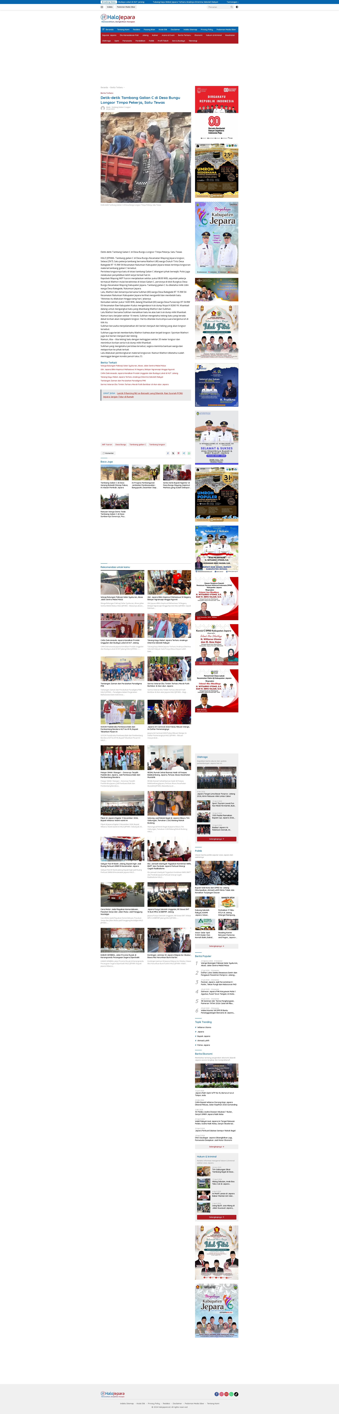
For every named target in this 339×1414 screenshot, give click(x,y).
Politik (151, 41)
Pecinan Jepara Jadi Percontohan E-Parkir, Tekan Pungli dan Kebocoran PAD (219, 983)
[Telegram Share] (184, 453)
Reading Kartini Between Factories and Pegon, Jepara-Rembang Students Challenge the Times (227, 935)
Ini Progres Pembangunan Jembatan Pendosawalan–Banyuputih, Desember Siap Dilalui (144, 485)
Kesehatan (230, 35)
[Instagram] (221, 1394)
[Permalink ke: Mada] (103, 108)
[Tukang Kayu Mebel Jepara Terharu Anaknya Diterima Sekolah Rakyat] (169, 625)
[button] (231, 7)
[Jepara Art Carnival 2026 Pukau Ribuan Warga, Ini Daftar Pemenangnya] (169, 712)
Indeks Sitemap (190, 29)
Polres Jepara (203, 1045)
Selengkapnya (215, 839)
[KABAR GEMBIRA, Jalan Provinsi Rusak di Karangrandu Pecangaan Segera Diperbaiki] (122, 940)
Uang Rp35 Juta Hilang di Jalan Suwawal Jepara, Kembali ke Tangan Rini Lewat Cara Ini (223, 1206)
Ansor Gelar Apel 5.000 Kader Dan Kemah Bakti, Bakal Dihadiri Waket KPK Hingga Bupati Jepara (205, 935)
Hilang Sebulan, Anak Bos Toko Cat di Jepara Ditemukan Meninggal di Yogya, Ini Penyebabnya (223, 1182)
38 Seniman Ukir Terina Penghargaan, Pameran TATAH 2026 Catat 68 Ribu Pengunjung (217, 1002)
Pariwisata (127, 41)
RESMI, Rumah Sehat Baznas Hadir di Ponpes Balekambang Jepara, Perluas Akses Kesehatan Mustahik (169, 774)
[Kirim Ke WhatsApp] (189, 453)
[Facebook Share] (168, 453)
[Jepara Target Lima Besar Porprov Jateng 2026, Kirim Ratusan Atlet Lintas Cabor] (216, 778)
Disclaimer (175, 29)
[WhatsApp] (231, 1394)
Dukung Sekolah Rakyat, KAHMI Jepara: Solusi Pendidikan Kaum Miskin (202, 912)
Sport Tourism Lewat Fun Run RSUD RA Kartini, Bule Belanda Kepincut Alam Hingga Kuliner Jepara (223, 804)
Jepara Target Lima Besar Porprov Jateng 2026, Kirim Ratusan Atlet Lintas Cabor (216, 795)
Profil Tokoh (163, 41)
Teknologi (193, 41)
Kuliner (155, 35)
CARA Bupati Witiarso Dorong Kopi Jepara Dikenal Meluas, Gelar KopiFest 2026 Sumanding (216, 1103)
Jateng (145, 35)
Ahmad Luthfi (203, 1040)
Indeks (110, 7)
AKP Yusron (107, 444)
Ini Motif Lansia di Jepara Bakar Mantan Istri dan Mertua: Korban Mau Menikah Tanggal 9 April (223, 1194)
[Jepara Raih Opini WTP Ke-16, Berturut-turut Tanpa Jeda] (216, 1076)
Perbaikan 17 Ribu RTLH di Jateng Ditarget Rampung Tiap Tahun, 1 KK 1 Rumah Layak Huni (226, 912)
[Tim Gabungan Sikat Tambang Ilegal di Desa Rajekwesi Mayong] (203, 1171)
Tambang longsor (157, 444)
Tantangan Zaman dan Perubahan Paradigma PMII (135, 2)
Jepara (200, 1032)
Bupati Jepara (203, 1036)
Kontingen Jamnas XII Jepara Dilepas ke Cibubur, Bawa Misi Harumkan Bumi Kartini (169, 956)
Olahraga (106, 41)
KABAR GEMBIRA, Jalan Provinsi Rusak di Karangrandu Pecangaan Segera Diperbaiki (120, 956)
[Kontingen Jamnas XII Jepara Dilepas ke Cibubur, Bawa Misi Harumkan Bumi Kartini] (169, 940)
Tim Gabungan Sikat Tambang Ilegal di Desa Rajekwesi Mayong (222, 1170)
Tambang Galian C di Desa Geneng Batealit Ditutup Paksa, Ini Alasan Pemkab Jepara (114, 485)
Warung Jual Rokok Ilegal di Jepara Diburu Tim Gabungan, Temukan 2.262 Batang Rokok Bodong (168, 820)
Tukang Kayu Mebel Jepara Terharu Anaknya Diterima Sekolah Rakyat (132, 377)
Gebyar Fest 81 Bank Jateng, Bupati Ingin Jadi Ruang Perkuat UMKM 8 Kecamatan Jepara (121, 865)
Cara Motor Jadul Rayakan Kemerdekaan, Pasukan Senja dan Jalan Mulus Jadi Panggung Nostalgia (121, 911)
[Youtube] (226, 1394)
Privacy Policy (207, 29)
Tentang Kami (123, 29)
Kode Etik (163, 29)
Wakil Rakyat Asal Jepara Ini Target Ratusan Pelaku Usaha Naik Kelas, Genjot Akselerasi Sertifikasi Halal (215, 1122)
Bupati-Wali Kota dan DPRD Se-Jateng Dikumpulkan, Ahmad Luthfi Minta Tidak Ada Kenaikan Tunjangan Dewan (214, 890)
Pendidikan (140, 41)
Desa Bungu (120, 444)
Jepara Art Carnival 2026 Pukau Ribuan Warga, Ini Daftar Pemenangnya (168, 728)
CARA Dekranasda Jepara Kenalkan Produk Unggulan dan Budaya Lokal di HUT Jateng (139, 373)
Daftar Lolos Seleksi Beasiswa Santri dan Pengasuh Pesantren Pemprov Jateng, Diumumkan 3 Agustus (219, 973)
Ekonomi (198, 35)
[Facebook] (217, 1394)
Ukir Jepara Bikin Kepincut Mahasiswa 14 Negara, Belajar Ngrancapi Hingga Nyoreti (138, 369)
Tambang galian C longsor (121, 107)
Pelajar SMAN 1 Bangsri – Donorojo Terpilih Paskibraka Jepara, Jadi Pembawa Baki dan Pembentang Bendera (120, 774)
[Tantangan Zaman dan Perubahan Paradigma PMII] (122, 668)
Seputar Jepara (109, 35)
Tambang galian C (138, 444)
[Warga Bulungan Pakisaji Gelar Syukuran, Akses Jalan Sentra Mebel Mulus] (122, 582)
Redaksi (136, 29)
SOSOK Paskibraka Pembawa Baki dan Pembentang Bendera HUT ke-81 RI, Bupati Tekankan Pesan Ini (119, 729)
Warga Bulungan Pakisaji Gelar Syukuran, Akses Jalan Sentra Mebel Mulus (133, 366)
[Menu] (102, 7)
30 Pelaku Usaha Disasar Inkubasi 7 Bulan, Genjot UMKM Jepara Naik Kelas (213, 1113)
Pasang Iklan (149, 29)
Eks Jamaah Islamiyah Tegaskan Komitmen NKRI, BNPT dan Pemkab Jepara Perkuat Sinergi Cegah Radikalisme (169, 866)
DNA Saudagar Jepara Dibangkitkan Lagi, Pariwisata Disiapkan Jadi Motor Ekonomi (213, 1138)
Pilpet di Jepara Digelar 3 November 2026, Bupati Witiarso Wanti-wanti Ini (119, 819)
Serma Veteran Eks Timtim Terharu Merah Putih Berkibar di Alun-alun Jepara (135, 384)
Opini (116, 41)
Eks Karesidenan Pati (129, 35)
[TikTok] (236, 1394)
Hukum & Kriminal (214, 35)
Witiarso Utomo (204, 1027)
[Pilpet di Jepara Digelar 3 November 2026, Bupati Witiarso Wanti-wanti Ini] (122, 803)
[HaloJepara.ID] (118, 18)
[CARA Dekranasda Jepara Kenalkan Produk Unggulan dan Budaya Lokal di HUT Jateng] (122, 625)
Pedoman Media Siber (126, 7)
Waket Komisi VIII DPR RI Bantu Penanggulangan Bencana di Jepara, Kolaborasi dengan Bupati (217, 1011)
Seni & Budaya (178, 41)
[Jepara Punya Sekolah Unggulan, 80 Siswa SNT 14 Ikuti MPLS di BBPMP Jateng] (169, 894)
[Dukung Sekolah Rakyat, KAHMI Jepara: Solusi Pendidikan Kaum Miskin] (205, 902)
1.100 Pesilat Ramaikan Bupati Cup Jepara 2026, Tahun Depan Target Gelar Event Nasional (224, 816)
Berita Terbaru (184, 35)
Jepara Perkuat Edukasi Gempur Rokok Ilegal (215, 1130)
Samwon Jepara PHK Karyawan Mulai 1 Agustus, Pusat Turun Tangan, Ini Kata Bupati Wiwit (218, 992)
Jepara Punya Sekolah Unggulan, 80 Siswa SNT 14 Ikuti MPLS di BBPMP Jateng (168, 910)
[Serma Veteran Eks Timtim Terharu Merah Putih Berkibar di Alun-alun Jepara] (169, 668)
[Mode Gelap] (237, 7)
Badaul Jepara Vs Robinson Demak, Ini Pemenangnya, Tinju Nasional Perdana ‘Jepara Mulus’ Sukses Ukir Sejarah (224, 828)
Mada (108, 107)
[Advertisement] (169, 64)
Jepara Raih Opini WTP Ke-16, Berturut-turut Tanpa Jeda (214, 1094)
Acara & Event (168, 35)
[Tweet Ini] (173, 453)
